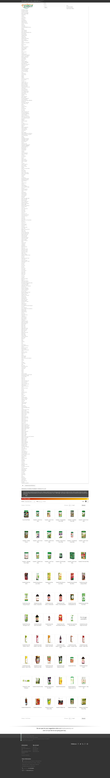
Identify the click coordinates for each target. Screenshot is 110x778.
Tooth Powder (23, 242)
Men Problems (23, 97)
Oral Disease (23, 192)
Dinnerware (23, 477)
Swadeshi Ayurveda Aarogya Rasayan (26, 604)
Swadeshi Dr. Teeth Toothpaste (26, 687)
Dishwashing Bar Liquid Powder (26, 374)
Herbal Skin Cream (24, 248)
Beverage (23, 465)
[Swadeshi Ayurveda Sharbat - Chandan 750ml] (72, 639)
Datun (22, 241)
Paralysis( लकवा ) (24, 61)
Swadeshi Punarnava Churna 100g (49, 708)
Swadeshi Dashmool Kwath (83, 666)
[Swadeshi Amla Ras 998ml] (49, 576)
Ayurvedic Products (69, 6)
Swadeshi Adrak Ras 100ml (26, 583)
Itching (22, 176)
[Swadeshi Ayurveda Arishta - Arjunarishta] (38, 597)
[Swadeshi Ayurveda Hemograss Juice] (26, 618)
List (87, 502)
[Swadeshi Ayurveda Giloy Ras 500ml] (83, 597)
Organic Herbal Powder (25, 428)
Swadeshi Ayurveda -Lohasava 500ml (83, 583)
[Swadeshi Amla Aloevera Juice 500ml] (38, 576)
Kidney (22, 158)
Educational (23, 474)
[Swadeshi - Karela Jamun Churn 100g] (61, 535)
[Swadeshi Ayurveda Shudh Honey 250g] (38, 660)
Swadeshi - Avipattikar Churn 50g (72, 520)
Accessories (23, 344)
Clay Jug (22, 226)
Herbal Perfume (24, 316)
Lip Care (22, 275)
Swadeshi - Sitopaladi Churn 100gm (26, 562)
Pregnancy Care (24, 94)
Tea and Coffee (24, 376)
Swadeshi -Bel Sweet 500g (83, 561)
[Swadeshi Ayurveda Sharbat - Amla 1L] (26, 639)
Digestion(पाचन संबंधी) (24, 13)
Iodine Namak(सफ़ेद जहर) (25, 407)
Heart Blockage (24, 34)
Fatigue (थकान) (23, 48)
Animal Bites (23, 130)
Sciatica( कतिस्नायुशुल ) (25, 62)
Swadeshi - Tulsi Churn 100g (49, 562)
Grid (85, 502)
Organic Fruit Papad (24, 437)
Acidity (22, 15)
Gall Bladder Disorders (25, 138)
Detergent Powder (24, 444)
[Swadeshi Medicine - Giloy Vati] (83, 681)
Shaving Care (23, 296)
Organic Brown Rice (24, 416)
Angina (22, 41)
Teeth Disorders (24, 194)
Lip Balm (22, 277)
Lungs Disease (23, 182)
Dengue (22, 75)
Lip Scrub (23, 276)
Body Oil (22, 279)
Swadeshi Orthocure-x (37, 707)
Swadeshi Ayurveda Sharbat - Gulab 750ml (83, 645)
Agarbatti (22, 457)
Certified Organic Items (25, 409)
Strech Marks (23, 93)
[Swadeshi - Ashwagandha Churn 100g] (61, 514)
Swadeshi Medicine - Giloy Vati (84, 687)
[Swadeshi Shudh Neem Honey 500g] (83, 701)
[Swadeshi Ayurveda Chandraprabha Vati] (72, 597)
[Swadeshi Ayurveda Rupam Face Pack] (83, 618)
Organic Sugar (23, 432)
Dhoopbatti (23, 460)
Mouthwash (23, 245)
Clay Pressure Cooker (25, 214)
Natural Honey (23, 348)
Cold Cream (23, 259)
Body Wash (23, 272)
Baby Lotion (23, 326)
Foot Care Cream (24, 260)
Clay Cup (23, 223)
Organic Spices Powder (25, 412)
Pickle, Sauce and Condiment (26, 358)
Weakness (23, 125)
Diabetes (22, 29)
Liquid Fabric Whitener (25, 446)
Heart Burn (23, 25)
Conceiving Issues (24, 90)
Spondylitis (23, 67)
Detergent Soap (24, 445)
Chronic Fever (23, 74)
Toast (22, 408)
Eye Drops (23, 110)
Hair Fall (22, 107)
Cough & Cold (23, 81)
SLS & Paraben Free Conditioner (26, 308)
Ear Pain (22, 157)
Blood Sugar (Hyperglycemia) (26, 32)
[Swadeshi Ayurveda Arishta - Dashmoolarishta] (61, 597)
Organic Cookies (24, 438)
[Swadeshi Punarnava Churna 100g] (49, 701)
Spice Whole (23, 357)
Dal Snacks (23, 395)
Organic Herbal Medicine (25, 427)
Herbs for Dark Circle (24, 172)
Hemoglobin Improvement (25, 144)
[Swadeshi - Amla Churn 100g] (38, 514)
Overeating (23, 26)
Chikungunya (23, 73)
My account (36, 745)
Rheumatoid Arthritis (24, 57)
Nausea (22, 24)
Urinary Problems (24, 114)
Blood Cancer (23, 44)
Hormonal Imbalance (24, 46)
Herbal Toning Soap (24, 234)
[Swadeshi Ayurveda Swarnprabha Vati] (49, 660)
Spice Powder (23, 356)
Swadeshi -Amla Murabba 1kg (60, 562)
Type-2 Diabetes (24, 31)
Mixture (22, 396)
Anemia (22, 142)
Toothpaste (23, 244)
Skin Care (23, 247)
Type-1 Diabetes (24, 30)
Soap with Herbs (24, 236)
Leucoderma (23, 177)
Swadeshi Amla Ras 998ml (49, 583)
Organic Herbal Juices (25, 426)
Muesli (22, 370)
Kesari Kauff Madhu (26, 519)
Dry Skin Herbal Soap (25, 233)
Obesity (22, 28)
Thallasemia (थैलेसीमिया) (25, 145)
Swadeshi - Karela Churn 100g (49, 541)
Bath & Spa (23, 230)
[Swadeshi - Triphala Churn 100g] (38, 556)
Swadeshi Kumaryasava (60, 686)
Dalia (22, 364)
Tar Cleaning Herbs (24, 135)
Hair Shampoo (23, 304)
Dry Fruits (23, 365)
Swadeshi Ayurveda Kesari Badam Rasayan (60, 625)
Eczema (22, 169)
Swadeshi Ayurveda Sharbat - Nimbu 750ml (26, 666)
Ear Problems (23, 156)
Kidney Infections (24, 160)
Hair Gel (22, 312)
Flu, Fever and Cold (24, 71)
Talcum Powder (24, 239)
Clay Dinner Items (24, 215)
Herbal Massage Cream (25, 258)
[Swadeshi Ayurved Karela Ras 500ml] (72, 576)
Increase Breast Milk (24, 92)
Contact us (42, 0)
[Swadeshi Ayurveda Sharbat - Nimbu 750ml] (26, 660)
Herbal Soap (23, 231)
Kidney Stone (23, 159)
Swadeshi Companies (25, 482)
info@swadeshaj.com (67, 728)
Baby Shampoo (24, 330)
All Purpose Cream (24, 249)
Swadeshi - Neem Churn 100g (83, 541)
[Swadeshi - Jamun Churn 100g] (38, 535)
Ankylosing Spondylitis (25, 68)
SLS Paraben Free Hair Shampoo (27, 305)
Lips (22, 342)
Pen (22, 475)
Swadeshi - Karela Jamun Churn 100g (60, 541)
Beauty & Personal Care (25, 229)
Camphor (22, 459)
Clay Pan (23, 212)
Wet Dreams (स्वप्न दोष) (25, 102)
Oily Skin (23, 256)
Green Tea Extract (24, 381)
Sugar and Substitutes (25, 349)
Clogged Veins (23, 37)
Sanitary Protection (24, 336)
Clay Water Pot (24, 225)
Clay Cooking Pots (24, 208)
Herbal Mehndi (23, 310)
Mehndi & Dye (23, 309)
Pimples (22, 167)
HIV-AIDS (23, 49)
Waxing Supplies (24, 300)
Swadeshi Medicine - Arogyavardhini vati (72, 687)
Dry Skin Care (23, 291)
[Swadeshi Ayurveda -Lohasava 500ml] (83, 576)
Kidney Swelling (24, 161)
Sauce (22, 359)
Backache (23, 60)
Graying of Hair (23, 106)
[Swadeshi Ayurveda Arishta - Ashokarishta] (49, 597)
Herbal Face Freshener (25, 295)
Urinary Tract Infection (25, 115)
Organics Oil (23, 423)
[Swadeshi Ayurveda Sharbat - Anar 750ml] (38, 639)
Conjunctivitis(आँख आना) (25, 113)
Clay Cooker (23, 211)
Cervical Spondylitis (24, 69)
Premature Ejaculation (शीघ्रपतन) (26, 100)
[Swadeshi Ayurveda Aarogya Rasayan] (26, 597)
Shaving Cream (24, 297)
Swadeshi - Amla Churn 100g (37, 520)
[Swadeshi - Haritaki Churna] (26, 535)
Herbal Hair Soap (24, 235)
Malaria (22, 76)
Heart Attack (23, 36)
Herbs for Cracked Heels (25, 168)
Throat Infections (24, 129)
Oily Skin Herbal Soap (25, 232)
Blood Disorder (23, 141)
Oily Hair (22, 306)
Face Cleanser (23, 270)
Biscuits (22, 390)
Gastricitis (23, 16)
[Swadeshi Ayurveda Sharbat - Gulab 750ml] (83, 639)
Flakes (22, 371)
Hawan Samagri (24, 458)
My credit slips (35, 748)
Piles (22, 122)
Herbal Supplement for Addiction (26, 133)
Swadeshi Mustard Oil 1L (26, 707)
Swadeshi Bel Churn (72, 665)
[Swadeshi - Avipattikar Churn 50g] (72, 514)
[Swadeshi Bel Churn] (72, 660)
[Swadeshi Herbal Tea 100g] (38, 681)
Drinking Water (23, 470)
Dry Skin (22, 257)
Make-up (22, 338)
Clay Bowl (23, 216)
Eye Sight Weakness (24, 112)
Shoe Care (23, 447)
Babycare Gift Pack (24, 332)
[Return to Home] (23, 485)
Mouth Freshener (24, 246)
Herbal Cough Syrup (24, 82)
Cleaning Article (24, 443)
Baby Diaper (23, 334)
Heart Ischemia (24, 39)
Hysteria (22, 95)
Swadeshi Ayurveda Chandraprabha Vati (72, 604)
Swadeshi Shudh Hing (72, 707)
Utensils (22, 401)
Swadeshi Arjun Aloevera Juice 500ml (60, 583)
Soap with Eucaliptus (24, 237)
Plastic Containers (24, 398)
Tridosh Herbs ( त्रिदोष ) (70, 8)
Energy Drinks (23, 469)
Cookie (22, 389)
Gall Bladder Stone (24, 140)
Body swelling (23, 132)
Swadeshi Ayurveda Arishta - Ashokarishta (49, 604)
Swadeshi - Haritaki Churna (26, 541)
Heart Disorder (23, 33)
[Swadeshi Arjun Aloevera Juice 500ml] (61, 576)
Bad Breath (23, 196)
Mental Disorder (24, 200)
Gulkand (22, 362)
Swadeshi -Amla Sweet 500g (72, 562)
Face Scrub (23, 268)
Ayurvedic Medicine (69, 7)
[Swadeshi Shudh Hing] (72, 701)
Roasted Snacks (24, 392)
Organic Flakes (24, 440)
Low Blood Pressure (24, 124)
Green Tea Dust (24, 382)
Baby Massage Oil (24, 323)
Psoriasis (23, 163)
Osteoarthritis (23, 58)
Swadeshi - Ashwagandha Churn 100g (60, 520)
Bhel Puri (23, 393)
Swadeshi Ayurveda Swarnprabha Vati (49, 666)
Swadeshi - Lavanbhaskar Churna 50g (72, 541)
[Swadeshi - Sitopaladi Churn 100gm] (26, 556)
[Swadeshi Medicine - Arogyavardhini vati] (72, 681)
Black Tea (23, 377)
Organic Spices (24, 410)
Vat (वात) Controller (24, 9)
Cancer (22, 43)
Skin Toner (23, 274)
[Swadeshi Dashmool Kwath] (83, 660)
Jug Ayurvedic (23, 478)
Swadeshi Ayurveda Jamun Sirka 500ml (37, 625)
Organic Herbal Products (25, 425)
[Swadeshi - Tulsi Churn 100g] (49, 556)
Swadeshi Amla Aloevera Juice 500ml (37, 583)
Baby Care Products (24, 322)
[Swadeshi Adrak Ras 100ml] (26, 576)
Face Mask (23, 269)
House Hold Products (25, 345)
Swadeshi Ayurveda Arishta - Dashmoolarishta (60, 604)
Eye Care (23, 109)
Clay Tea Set (23, 222)
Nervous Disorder (24, 199)
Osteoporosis (23, 66)
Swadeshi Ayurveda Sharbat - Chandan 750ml (72, 645)
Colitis (22, 191)
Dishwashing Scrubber (25, 375)
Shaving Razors (24, 298)
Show (37, 501)
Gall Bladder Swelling (25, 139)
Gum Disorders (23, 195)
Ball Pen (22, 476)
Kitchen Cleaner (24, 373)
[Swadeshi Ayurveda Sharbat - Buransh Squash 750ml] (61, 639)
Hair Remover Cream (24, 301)
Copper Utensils (24, 402)
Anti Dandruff (23, 108)
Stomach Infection (24, 189)
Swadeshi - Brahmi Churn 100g (83, 520)
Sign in (41, 1)
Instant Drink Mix (24, 468)
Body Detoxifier (24, 47)
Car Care (22, 449)
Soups (22, 372)
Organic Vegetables (24, 442)
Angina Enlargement (24, 40)
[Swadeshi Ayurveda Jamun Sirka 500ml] (38, 618)
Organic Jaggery (24, 434)
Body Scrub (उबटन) (24, 278)
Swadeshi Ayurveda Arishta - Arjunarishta (38, 604)
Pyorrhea (22, 197)
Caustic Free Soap (24, 238)
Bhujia (22, 394)
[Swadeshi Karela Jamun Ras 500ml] (49, 681)
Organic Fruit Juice (24, 424)
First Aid (22, 472)
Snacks (22, 391)
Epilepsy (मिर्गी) (23, 204)
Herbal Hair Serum (24, 314)
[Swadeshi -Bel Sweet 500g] (83, 556)
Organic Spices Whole (25, 411)
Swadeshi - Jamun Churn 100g (37, 541)
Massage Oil (23, 101)
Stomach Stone (24, 206)
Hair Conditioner (24, 307)
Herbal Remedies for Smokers (26, 134)
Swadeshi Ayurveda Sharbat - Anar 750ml (38, 645)
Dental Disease (24, 193)
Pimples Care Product (25, 289)
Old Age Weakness (24, 146)
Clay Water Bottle (24, 227)
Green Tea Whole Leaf (25, 380)
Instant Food (23, 367)
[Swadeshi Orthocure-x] (38, 701)
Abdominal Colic (24, 22)
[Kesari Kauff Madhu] (26, 514)
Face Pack (23, 265)
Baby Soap (23, 331)
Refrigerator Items (24, 464)
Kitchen (22, 346)
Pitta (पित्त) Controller (24, 10)
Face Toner (23, 271)
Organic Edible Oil (24, 441)
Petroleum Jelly (24, 294)
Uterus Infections (24, 96)
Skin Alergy (23, 174)
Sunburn (22, 175)
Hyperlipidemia (23, 148)
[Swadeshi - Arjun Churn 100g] (49, 514)
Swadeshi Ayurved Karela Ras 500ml (72, 583)
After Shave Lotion (24, 299)
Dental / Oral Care (24, 240)
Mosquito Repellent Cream (25, 292)
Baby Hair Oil (23, 324)
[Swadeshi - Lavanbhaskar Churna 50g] (72, 535)
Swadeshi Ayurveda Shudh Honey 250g (37, 666)
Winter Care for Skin (24, 293)
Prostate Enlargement (25, 98)
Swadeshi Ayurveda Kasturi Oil (49, 625)
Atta (22, 404)
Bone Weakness (24, 63)
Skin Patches (23, 171)
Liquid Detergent (24, 448)
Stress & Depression (24, 201)
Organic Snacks (24, 439)
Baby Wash (23, 333)
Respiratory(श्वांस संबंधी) (25, 178)
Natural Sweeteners (24, 347)
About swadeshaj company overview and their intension (26, 752)
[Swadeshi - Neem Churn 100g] (83, 535)
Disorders (23, 137)
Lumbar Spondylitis (24, 70)
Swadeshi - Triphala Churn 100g (38, 562)
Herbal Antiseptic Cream (25, 261)
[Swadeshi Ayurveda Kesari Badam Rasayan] (61, 618)
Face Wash (23, 262)
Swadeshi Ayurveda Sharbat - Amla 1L (26, 645)
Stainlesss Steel (24, 399)
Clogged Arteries (24, 35)
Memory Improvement (25, 203)
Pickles (22, 360)
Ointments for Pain (24, 65)
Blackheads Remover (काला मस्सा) (26, 282)
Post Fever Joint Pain (25, 78)
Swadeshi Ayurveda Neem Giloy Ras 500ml (72, 625)
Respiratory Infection (24, 179)
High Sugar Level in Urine (25, 116)
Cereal (22, 369)
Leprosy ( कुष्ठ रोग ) (24, 164)
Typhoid (22, 77)
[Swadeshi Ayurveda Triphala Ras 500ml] (61, 660)
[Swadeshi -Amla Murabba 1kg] (61, 556)
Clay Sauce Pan (24, 213)
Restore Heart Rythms (25, 38)
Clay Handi (23, 210)
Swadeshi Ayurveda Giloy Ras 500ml (83, 604)
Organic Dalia (23, 435)
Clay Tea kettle (23, 224)
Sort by (22, 501)
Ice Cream (23, 471)
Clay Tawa (23, 209)
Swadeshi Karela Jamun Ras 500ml (49, 687)
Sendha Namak (24, 406)
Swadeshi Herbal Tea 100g (38, 686)
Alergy (22, 45)
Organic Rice (23, 415)
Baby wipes (23, 325)
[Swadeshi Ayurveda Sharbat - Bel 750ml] (49, 639)
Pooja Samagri (23, 456)
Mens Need (23, 337)
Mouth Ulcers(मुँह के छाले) (25, 198)
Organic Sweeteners (24, 431)
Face (22, 343)
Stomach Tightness (24, 23)
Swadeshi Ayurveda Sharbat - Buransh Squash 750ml (61, 646)
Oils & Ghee (23, 422)
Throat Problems (24, 128)
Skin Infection (23, 165)
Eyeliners (23, 341)
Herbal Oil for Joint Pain (25, 64)
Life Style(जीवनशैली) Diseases (26, 27)
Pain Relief (23, 473)
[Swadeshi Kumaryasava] (61, 681)
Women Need (23, 335)
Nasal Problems (24, 180)
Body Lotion (23, 273)
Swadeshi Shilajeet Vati (60, 707)
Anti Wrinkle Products (25, 281)
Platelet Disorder (24, 143)
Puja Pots (23, 461)
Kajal (22, 340)
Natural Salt (23, 405)
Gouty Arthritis (23, 59)
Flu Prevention (23, 79)
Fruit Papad (23, 363)
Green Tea (23, 379)
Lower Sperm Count (24, 103)
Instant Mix (23, 368)
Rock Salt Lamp (24, 480)
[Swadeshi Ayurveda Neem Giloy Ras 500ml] (72, 618)
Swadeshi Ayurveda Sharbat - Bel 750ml (49, 645)
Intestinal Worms (24, 190)
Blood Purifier (23, 147)
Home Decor (23, 479)
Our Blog (22, 481)
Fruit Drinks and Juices (25, 466)
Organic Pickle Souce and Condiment (27, 436)
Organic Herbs (23, 429)
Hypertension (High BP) (25, 42)
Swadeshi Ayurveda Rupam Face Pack (83, 625)
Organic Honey (23, 433)
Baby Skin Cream (24, 329)
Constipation (23, 14)
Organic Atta (23, 430)
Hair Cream (23, 313)
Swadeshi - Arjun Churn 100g (49, 520)
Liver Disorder (23, 149)
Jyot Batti (23, 463)
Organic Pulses (24, 414)
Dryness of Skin (24, 166)
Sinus (22, 181)
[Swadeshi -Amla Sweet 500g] (72, 556)
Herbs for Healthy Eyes (25, 111)
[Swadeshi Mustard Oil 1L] (26, 701)
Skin (22, 162)
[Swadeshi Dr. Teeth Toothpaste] (26, 681)
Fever (22, 72)
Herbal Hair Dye (24, 311)
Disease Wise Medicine (25, 205)
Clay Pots (23, 207)
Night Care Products (24, 280)
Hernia (22, 104)
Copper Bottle (23, 403)
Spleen (22, 126)
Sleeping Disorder (24, 202)
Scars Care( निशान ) (24, 290)
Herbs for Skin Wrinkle (25, 173)
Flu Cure (22, 80)
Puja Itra (22, 462)
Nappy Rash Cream (24, 328)
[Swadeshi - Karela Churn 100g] (49, 535)
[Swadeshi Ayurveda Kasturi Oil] (49, 618)
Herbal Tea (23, 378)
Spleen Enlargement (24, 127)
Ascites (22, 131)
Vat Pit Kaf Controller (24, 12)
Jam (22, 361)
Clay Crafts (23, 228)
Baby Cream (23, 327)
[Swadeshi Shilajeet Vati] (61, 701)
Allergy (22, 136)
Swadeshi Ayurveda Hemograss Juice (26, 625)
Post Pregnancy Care (25, 91)
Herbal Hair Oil (23, 303)
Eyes (22, 339)
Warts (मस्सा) (23, 170)
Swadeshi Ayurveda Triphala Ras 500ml (60, 666)
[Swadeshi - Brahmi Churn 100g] (83, 514)
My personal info (36, 751)
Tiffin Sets (23, 400)
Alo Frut (22, 467)
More (26, 495)
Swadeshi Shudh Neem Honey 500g (83, 708)
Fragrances (23, 315)
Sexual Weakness (24, 89)
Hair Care (23, 105)
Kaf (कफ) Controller (24, 11)
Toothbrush (23, 243)
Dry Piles (23, 123)
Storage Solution (24, 397)
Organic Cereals (24, 413)
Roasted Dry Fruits (24, 366)
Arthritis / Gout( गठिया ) (25, 56)
